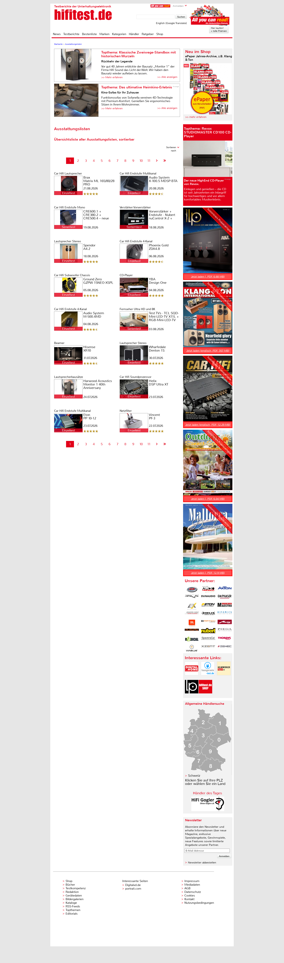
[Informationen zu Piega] (225, 631)
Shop (159, 34)
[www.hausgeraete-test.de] (208, 678)
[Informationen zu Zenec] (225, 648)
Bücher (70, 885)
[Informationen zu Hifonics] (225, 614)
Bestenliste (89, 34)
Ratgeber (148, 34)
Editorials (72, 914)
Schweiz (194, 776)
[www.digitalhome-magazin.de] (192, 678)
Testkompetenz (76, 888)
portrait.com (133, 889)
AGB (187, 888)
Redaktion (72, 892)
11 (149, 161)
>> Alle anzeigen (167, 77)
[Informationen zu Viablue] (192, 648)
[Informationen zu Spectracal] (208, 639)
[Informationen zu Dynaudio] (208, 597)
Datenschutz (192, 892)
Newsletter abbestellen (202, 862)
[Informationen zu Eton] (208, 606)
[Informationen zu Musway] (192, 631)
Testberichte (71, 34)
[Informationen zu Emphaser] (225, 597)
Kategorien (119, 34)
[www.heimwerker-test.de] (224, 678)
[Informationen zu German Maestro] (225, 606)
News (57, 34)
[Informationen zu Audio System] (208, 589)
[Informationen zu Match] (208, 623)
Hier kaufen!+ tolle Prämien (219, 29)
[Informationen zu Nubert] (208, 631)
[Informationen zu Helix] (208, 614)
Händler (134, 34)
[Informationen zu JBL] (192, 623)
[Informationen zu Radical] (192, 639)
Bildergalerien (74, 899)
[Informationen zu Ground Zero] (192, 614)
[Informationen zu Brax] (192, 597)
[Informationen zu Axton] (225, 589)
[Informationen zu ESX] (192, 606)
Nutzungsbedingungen (199, 903)
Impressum (191, 881)
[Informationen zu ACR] (192, 589)
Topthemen (73, 910)
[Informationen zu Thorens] (225, 639)
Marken (104, 34)
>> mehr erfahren (195, 117)
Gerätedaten (74, 895)
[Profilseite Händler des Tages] (207, 810)
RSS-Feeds (73, 906)
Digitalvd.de (133, 885)
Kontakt (189, 899)
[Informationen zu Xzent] (208, 648)
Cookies (189, 895)
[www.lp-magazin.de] (192, 696)
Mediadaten (192, 885)
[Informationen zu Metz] (225, 623)
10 (141, 161)
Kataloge (71, 903)
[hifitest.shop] (205, 696)
